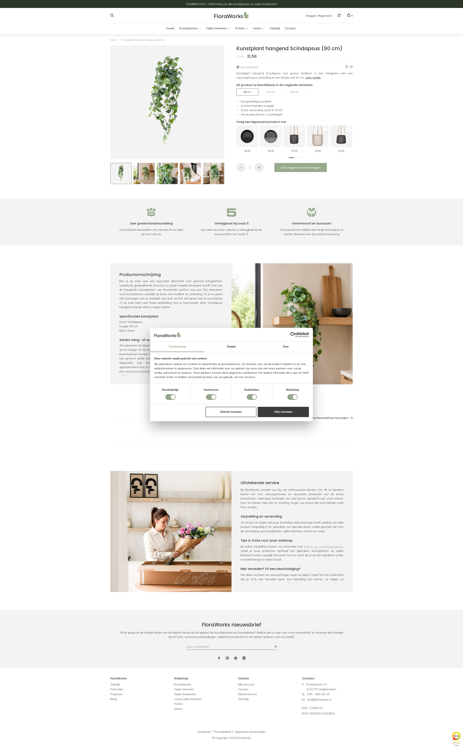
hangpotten (139, 375)
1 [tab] (292, 157)
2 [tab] (299, 157)
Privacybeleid (222, 731)
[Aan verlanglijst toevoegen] (347, 67)
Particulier (116, 689)
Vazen (257, 28)
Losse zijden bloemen (188, 699)
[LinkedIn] (244, 658)
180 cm (294, 92)
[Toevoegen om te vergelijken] (351, 67)
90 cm (247, 92)
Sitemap (243, 699)
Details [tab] (231, 346)
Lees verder (313, 77)
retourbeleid (323, 583)
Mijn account (246, 684)
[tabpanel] (121, 173)
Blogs (113, 699)
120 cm (271, 92)
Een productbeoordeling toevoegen (324, 418)
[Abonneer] (274, 647)
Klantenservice (247, 694)
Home (113, 39)
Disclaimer (204, 731)
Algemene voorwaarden (250, 731)
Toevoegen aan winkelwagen (300, 167)
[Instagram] (227, 658)
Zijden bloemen (216, 28)
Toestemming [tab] (177, 346)
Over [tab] (286, 346)
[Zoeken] (112, 15)
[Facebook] (219, 658)
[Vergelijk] (339, 15)
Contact (290, 28)
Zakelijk (275, 28)
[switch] (211, 397)
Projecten (116, 694)
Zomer (170, 28)
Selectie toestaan (231, 411)
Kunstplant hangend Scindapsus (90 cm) (143, 39)
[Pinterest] (235, 658)
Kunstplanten (188, 28)
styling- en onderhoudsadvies (323, 546)
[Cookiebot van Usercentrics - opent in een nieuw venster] (293, 334)
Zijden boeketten (185, 694)
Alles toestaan (283, 411)
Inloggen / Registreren (319, 15)
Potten (240, 28)
